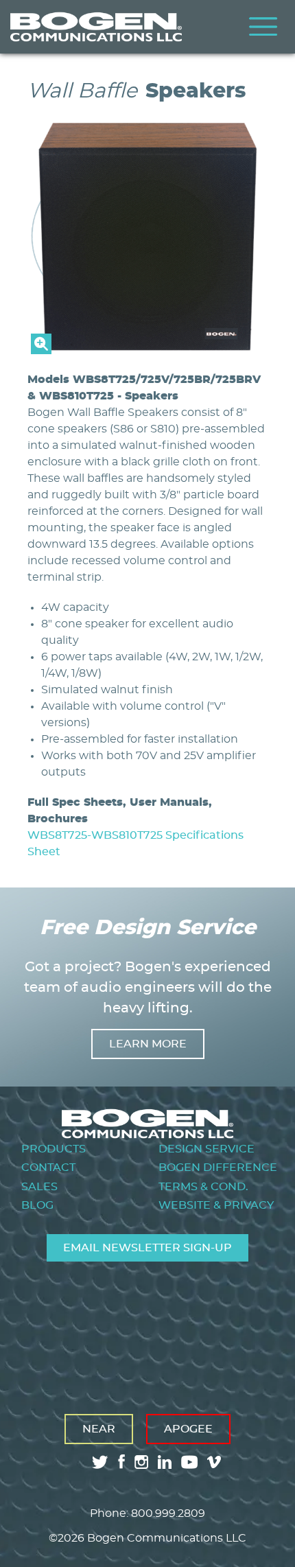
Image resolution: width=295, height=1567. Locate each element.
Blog (37, 1205)
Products (53, 1149)
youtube (189, 1462)
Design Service (206, 1149)
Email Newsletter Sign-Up (147, 1247)
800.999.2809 (168, 1513)
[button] (147, 350)
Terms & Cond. (203, 1186)
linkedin (165, 1462)
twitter (100, 1462)
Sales (39, 1186)
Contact (48, 1167)
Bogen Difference (217, 1167)
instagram (141, 1462)
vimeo (215, 1462)
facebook (121, 1461)
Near (98, 1429)
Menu (263, 26)
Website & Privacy (216, 1205)
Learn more (148, 1043)
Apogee (188, 1429)
